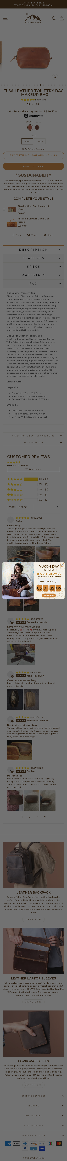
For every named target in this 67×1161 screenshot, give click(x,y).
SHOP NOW (49, 595)
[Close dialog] (62, 565)
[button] (49, 581)
